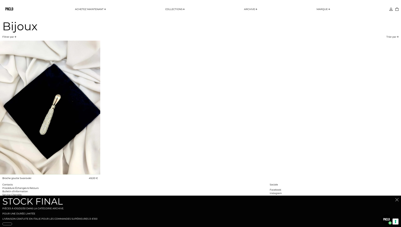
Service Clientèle (12, 194)
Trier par (391, 36)
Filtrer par (8, 36)
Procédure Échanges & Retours (20, 188)
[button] (397, 9)
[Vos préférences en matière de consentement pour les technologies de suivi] (395, 221)
